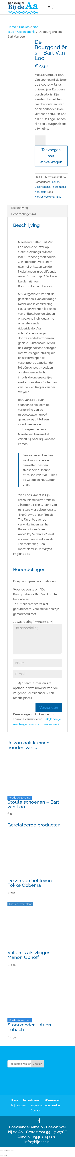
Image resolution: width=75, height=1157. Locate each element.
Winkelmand (52, 1100)
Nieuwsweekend (45, 196)
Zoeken (37, 1063)
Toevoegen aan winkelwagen (51, 156)
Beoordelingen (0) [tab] (23, 214)
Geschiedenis (26, 32)
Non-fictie (40, 191)
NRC (58, 196)
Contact (35, 1110)
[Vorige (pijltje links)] (1, 1155)
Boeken (24, 27)
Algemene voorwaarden (45, 1105)
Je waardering (23, 621)
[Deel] (8, 1150)
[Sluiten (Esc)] (12, 1150)
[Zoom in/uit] (1, 1150)
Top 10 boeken (31, 1100)
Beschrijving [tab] (19, 207)
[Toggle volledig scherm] (5, 1150)
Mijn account (18, 1105)
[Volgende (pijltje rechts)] (5, 1155)
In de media (59, 186)
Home (11, 27)
